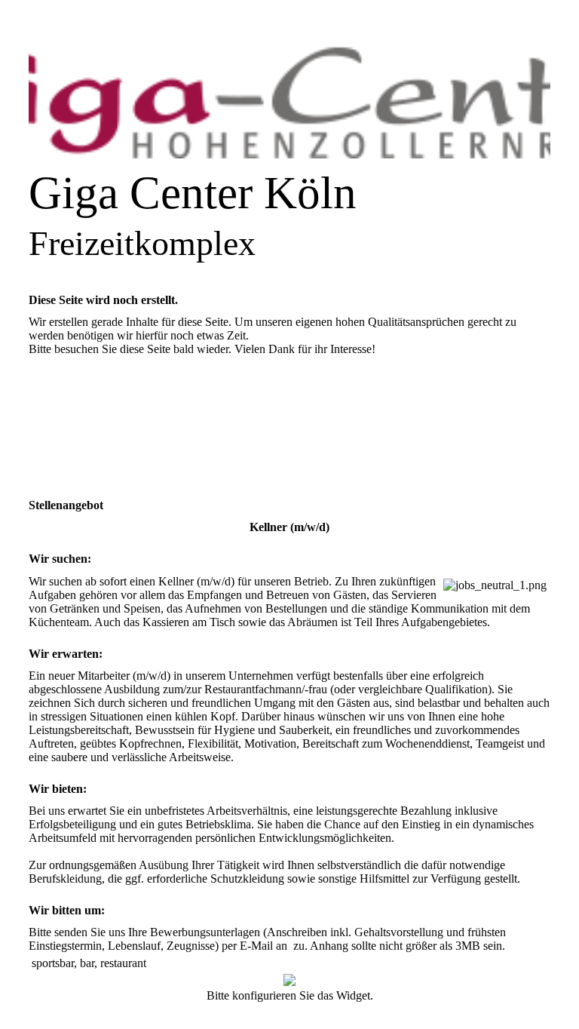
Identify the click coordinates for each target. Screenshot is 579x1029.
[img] (289, 101)
